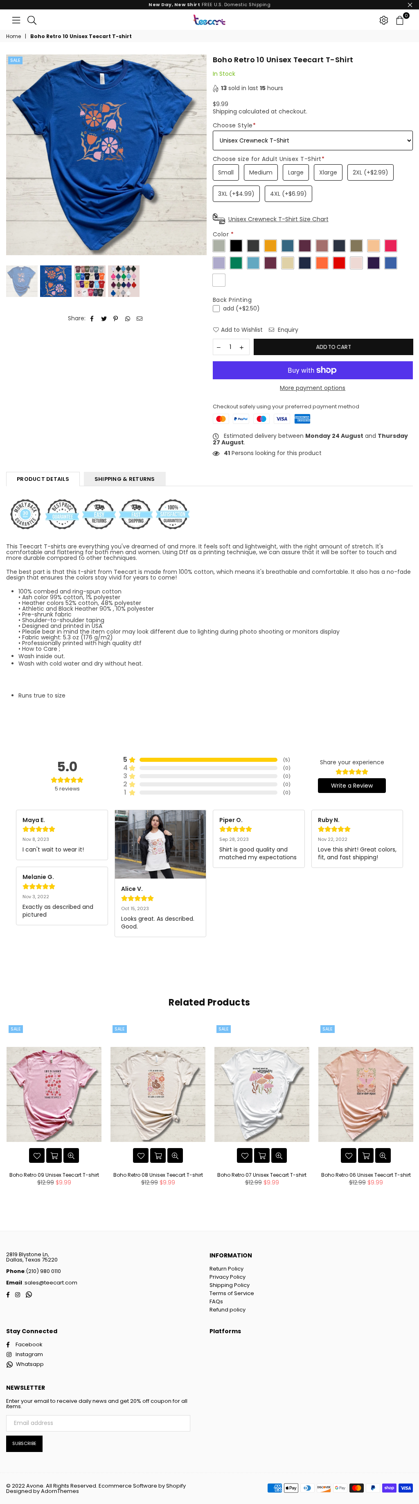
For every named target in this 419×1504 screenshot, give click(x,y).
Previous (13, 155)
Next (199, 155)
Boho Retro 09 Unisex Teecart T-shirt (54, 1174)
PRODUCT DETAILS (43, 479)
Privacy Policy (228, 1277)
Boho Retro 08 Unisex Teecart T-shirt (158, 1174)
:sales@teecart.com (49, 1283)
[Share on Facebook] (92, 318)
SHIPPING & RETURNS (125, 479)
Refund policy (228, 1310)
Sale (15, 60)
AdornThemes (60, 1491)
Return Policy (226, 1269)
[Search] (32, 20)
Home (13, 36)
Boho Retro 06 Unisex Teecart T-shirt (366, 1174)
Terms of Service (232, 1293)
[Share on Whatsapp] (128, 318)
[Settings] (384, 20)
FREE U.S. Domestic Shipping (209, 4)
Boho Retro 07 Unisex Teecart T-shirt (261, 1174)
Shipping (225, 111)
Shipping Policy (230, 1285)
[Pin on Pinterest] (116, 318)
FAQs (216, 1301)
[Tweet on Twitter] (104, 318)
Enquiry (287, 330)
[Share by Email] (140, 318)
